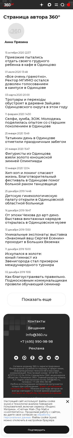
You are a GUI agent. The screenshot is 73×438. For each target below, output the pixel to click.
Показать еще (36, 299)
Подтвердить (36, 429)
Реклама (36, 348)
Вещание (36, 328)
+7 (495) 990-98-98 (36, 342)
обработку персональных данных (27, 416)
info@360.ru (36, 335)
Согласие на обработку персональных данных (36, 393)
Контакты (36, 321)
